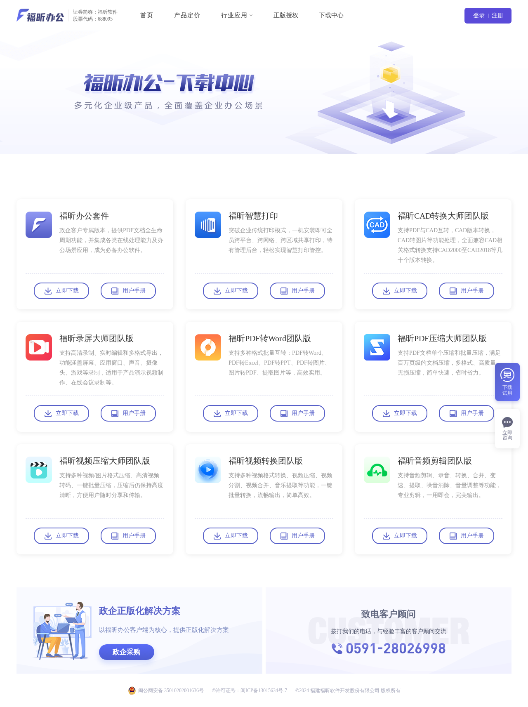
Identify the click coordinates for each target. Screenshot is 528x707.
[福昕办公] (40, 15)
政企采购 (127, 652)
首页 (146, 15)
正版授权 (285, 15)
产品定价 (187, 15)
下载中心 (331, 15)
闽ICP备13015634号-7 (263, 690)
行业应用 (234, 15)
